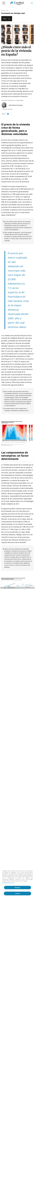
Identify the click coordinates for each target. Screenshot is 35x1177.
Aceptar (17, 893)
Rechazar (17, 887)
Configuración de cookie (8, 882)
